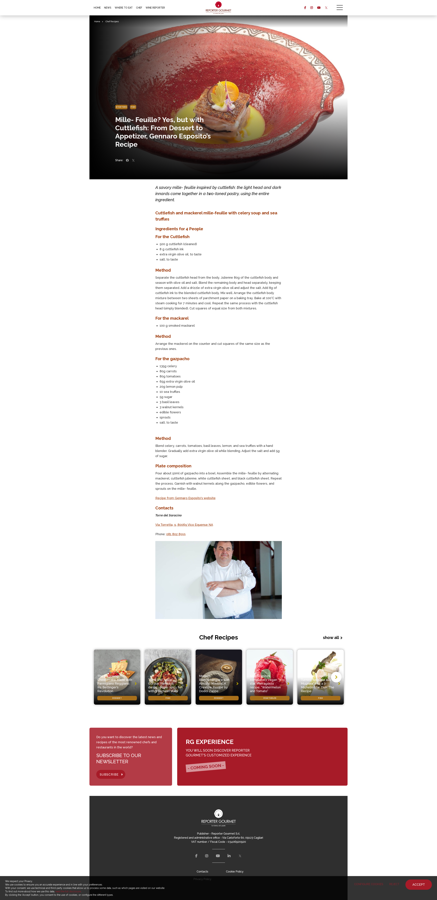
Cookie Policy (234, 871)
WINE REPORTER (155, 7)
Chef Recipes (112, 21)
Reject (394, 884)
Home (97, 21)
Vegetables (269, 698)
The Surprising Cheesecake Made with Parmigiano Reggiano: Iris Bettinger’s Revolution (114, 683)
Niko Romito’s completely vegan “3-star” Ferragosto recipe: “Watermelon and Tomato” (266, 683)
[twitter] (326, 7)
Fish (133, 107)
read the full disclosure (68, 891)
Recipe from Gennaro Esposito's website (185, 498)
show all (331, 637)
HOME (97, 7)
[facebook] (305, 7)
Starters (121, 107)
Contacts (202, 871)
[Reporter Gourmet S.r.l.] (218, 7)
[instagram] (312, 7)
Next (336, 677)
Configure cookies (368, 884)
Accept (418, 884)
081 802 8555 (176, 534)
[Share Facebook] (127, 160)
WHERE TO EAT (124, 7)
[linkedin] (229, 856)
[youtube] (318, 7)
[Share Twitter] (133, 160)
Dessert (117, 698)
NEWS (107, 7)
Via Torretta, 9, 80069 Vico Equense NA (184, 524)
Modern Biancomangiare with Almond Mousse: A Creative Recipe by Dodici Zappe (214, 683)
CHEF (139, 7)
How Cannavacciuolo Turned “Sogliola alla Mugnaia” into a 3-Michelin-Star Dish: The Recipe (317, 683)
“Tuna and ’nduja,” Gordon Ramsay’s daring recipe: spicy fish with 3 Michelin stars (165, 685)
